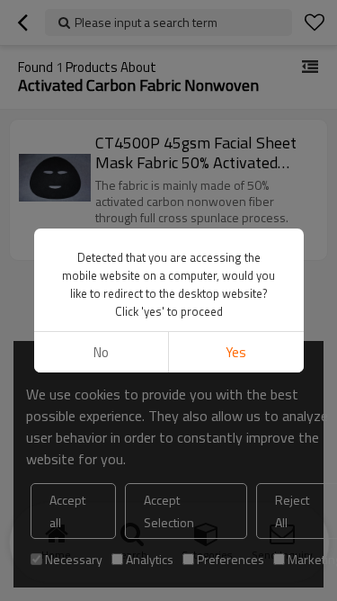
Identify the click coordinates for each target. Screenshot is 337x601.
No (101, 352)
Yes (236, 352)
